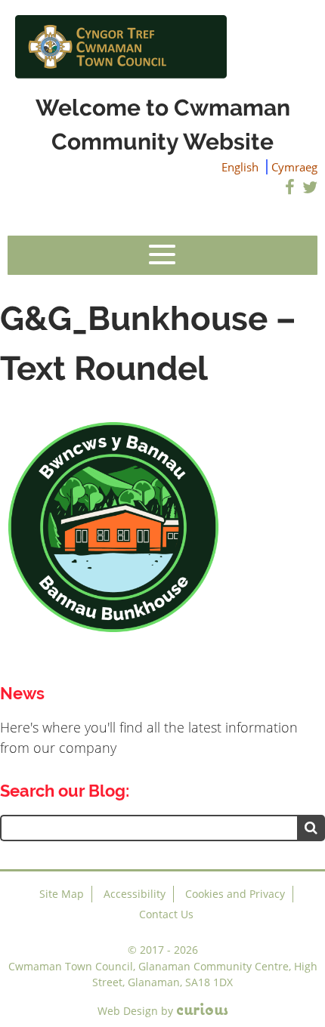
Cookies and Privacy (235, 894)
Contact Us (166, 914)
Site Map (61, 894)
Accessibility (135, 894)
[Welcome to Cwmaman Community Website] (162, 45)
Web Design (128, 1011)
